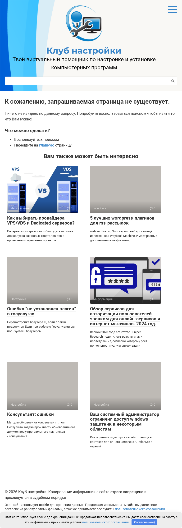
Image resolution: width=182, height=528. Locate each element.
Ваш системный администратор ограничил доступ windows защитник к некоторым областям (124, 422)
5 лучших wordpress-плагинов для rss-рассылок (122, 220)
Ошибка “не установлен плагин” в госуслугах (41, 311)
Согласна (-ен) (144, 522)
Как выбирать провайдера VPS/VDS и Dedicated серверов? (40, 220)
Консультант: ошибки (30, 414)
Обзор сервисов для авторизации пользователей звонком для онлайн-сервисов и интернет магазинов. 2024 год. (125, 316)
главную (46, 145)
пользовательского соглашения (140, 509)
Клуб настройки (84, 50)
